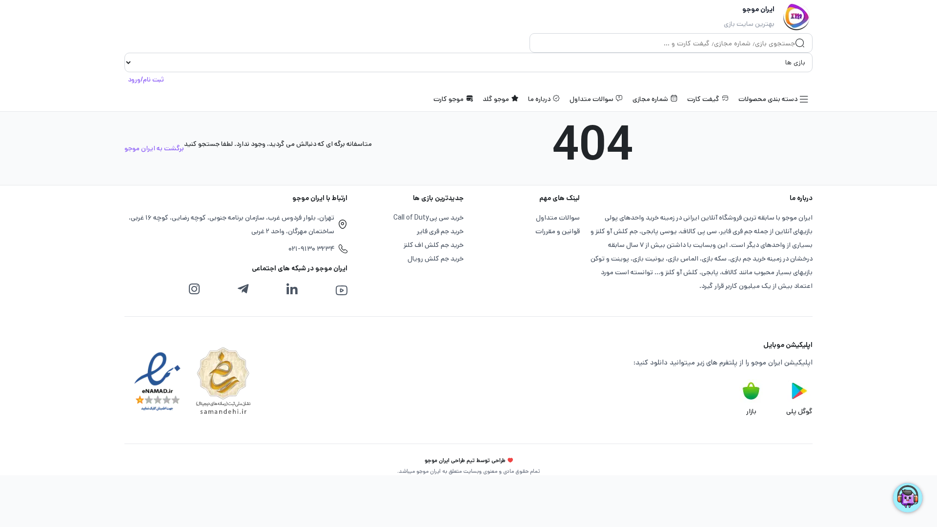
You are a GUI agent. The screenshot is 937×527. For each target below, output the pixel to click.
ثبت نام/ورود (146, 79)
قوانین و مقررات (557, 231)
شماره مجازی (650, 99)
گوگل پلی (799, 411)
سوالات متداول (591, 99)
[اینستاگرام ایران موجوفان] (194, 289)
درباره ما (539, 99)
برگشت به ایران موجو (154, 148)
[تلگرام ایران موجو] (243, 289)
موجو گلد (496, 99)
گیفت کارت (703, 99)
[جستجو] (800, 44)
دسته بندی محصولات (767, 99)
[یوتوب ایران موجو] (341, 290)
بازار (751, 411)
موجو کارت (448, 99)
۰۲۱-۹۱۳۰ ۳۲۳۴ (311, 249)
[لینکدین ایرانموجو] (291, 289)
